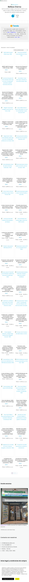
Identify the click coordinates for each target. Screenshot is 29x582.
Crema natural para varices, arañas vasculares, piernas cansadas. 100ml (21, 180)
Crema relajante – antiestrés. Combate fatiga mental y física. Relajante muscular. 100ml (7, 348)
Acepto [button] (17, 579)
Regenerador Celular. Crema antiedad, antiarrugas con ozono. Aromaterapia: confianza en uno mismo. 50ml (7, 152)
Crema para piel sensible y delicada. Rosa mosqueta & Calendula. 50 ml (21, 152)
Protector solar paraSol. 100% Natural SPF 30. (7, 260)
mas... (19, 37)
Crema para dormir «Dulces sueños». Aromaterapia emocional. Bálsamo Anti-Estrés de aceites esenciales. (21, 318)
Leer (16, 37)
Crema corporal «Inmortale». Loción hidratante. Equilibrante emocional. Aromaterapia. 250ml (7, 288)
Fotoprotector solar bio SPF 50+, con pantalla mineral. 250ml (21, 261)
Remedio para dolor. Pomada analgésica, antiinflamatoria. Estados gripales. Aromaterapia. (21, 431)
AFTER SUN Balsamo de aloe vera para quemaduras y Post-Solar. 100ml (21, 375)
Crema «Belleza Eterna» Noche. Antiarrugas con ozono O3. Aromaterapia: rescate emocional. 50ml (21, 124)
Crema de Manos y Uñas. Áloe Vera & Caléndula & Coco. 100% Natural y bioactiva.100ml (7, 375)
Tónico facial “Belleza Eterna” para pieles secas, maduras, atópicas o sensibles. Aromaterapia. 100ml (21, 403)
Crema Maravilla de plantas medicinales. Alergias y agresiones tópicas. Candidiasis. (21, 288)
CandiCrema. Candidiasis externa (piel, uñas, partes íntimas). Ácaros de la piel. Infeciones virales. (7, 317)
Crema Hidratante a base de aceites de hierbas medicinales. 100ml (7, 180)
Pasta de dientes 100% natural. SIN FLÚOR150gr (7, 401)
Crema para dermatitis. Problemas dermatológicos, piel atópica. (8, 234)
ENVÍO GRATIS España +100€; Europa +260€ (7, 67)
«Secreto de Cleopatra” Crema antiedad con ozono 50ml (21, 68)
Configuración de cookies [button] (8, 579)
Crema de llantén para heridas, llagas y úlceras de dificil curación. (21, 234)
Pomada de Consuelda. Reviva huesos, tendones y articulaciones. (21, 460)
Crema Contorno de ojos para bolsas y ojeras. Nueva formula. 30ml (7, 207)
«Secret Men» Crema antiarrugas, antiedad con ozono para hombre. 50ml (21, 94)
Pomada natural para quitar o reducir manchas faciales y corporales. (21, 207)
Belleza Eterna (14, 6)
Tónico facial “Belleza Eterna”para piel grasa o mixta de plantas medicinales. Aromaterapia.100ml (7, 431)
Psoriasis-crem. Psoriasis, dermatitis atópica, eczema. (21, 347)
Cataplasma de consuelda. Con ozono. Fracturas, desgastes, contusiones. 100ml (7, 460)
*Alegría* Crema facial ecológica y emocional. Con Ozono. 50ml (7, 123)
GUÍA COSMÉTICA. (11, 32)
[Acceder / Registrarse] (26, 21)
